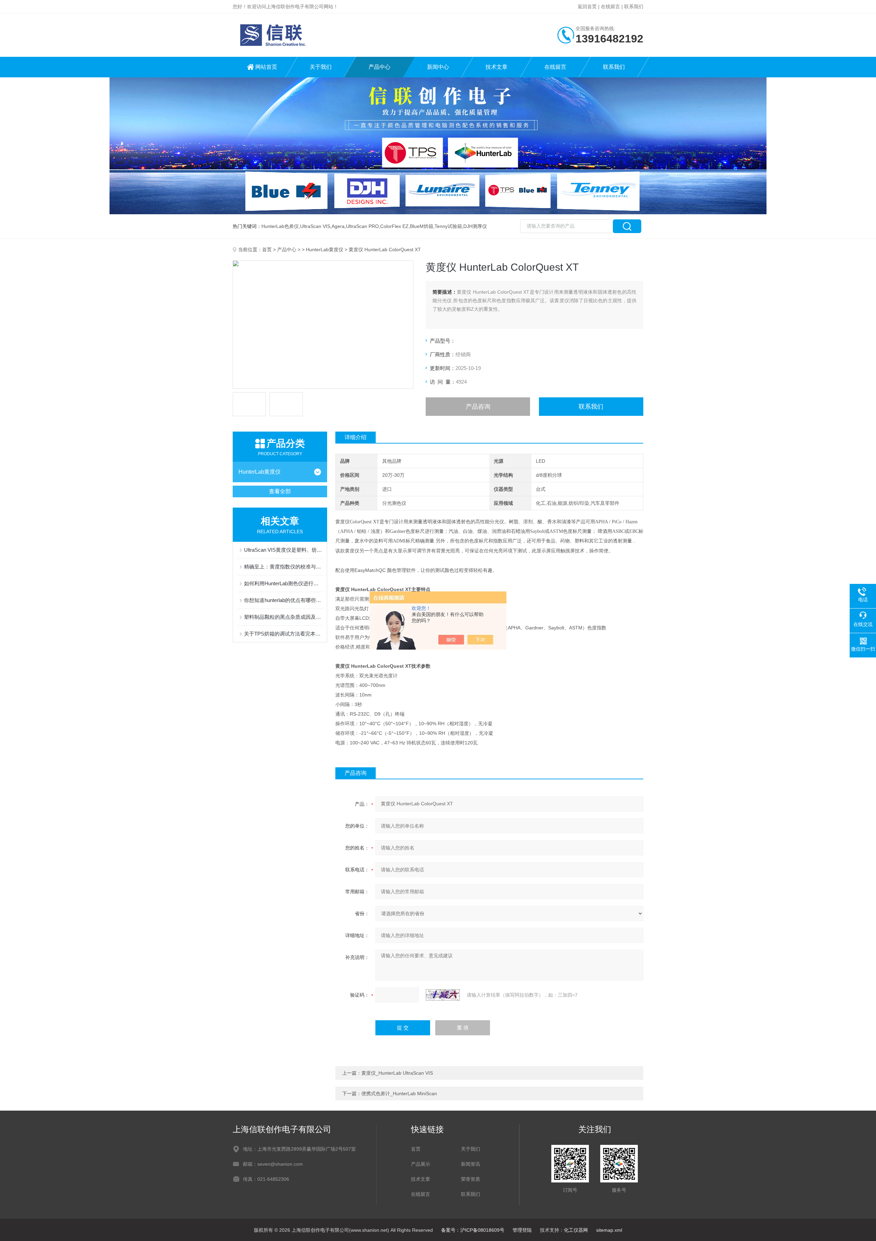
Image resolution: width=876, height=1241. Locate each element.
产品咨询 (478, 406)
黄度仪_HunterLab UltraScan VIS (397, 1073)
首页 (267, 249)
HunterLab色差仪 (280, 226)
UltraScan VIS (315, 226)
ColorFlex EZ (394, 226)
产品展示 (420, 1164)
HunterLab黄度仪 (324, 249)
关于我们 (321, 67)
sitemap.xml (609, 1230)
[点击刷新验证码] (443, 995)
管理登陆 (522, 1230)
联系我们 (633, 6)
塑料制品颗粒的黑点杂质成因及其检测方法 (283, 617)
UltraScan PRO (362, 226)
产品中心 (379, 67)
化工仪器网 (576, 1230)
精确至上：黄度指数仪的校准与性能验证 (283, 567)
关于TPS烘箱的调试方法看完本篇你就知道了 (283, 634)
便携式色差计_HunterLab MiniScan (399, 1093)
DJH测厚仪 (475, 226)
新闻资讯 (470, 1164)
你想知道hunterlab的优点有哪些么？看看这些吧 (283, 600)
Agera (338, 226)
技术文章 (496, 67)
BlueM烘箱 (421, 226)
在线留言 (610, 6)
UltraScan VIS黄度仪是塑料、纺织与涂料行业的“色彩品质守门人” (283, 550)
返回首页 (587, 6)
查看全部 (280, 491)
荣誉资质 (470, 1179)
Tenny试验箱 (448, 226)
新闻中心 (438, 67)
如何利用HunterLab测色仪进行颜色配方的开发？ (283, 583)
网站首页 (266, 67)
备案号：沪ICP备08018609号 (472, 1230)
